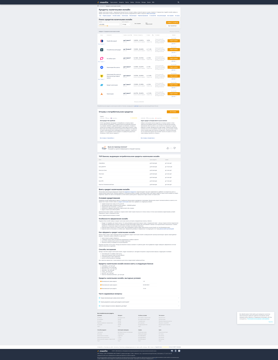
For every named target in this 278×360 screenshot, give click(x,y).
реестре (136, 106)
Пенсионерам (132, 15)
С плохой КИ (152, 15)
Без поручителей (149, 23)
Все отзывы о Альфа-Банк (147, 138)
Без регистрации (161, 15)
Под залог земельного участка (165, 321)
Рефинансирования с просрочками (105, 323)
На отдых (99, 321)
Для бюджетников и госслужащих (125, 332)
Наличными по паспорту (102, 335)
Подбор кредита (107, 15)
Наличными (125, 15)
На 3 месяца (161, 337)
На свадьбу (99, 324)
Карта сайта (140, 347)
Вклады (144, 2)
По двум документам (142, 324)
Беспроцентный (121, 317)
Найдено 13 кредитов (172, 22)
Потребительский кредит (114, 50)
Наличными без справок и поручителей (106, 339)
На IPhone (99, 317)
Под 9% (119, 324)
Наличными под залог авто (103, 337)
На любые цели (111, 58)
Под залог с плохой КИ (164, 323)
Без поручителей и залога (144, 319)
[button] (161, 41)
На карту (177, 15)
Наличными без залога (113, 67)
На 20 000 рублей (142, 337)
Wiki (153, 2)
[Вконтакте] (171, 350)
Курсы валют (114, 2)
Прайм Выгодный (112, 41)
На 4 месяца (161, 339)
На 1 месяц (161, 334)
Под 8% (119, 323)
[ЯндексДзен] (179, 350)
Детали (173, 43)
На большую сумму (142, 332)
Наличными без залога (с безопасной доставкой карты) (114, 76)
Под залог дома (162, 319)
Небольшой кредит (142, 334)
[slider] (107, 25)
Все (100, 15)
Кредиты (121, 2)
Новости (152, 347)
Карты (127, 2)
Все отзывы (173, 111)
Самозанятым (121, 334)
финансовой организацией (167, 228)
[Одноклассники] (175, 350)
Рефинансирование (143, 15)
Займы (132, 2)
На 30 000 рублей (142, 339)
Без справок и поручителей (144, 317)
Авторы (145, 347)
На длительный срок (163, 332)
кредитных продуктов (130, 191)
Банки (149, 2)
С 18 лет (119, 337)
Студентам (120, 335)
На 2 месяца (161, 335)
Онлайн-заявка (116, 15)
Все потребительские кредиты (105, 313)
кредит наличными (123, 201)
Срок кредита (125, 22)
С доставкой (100, 332)
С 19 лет (119, 339)
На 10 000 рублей (142, 335)
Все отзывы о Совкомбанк (106, 138)
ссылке (155, 358)
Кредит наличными (112, 85)
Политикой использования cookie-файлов (258, 319)
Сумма (100, 22)
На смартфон (100, 319)
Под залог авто (162, 317)
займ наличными (150, 13)
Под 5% (119, 319)
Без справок (170, 15)
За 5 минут (99, 334)
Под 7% (119, 321)
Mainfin (103, 351)
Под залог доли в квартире (164, 324)
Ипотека (137, 2)
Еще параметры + (172, 25)
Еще (98, 326)
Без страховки (141, 323)
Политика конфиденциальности (127, 347)
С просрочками (141, 321)
